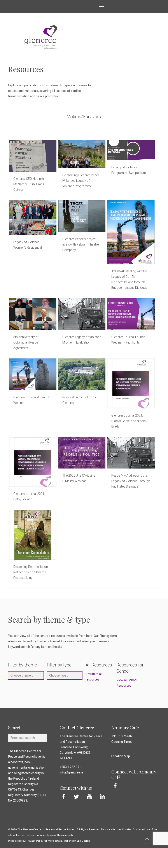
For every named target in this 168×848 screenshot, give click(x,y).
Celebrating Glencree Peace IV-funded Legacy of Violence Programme (81, 180)
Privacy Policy (35, 840)
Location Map (120, 756)
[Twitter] (76, 796)
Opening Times (121, 741)
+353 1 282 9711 (71, 767)
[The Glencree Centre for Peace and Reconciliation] (4, 6)
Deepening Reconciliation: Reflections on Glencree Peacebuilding (31, 572)
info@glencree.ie (71, 772)
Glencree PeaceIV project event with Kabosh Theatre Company (80, 244)
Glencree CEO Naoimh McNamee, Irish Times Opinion (28, 184)
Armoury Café (125, 727)
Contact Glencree (77, 727)
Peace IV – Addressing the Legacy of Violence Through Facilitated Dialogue (130, 481)
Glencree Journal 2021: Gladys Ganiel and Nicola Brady (128, 421)
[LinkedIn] (102, 796)
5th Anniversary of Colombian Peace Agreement (25, 342)
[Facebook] (63, 796)
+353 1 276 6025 (122, 736)
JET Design (83, 840)
